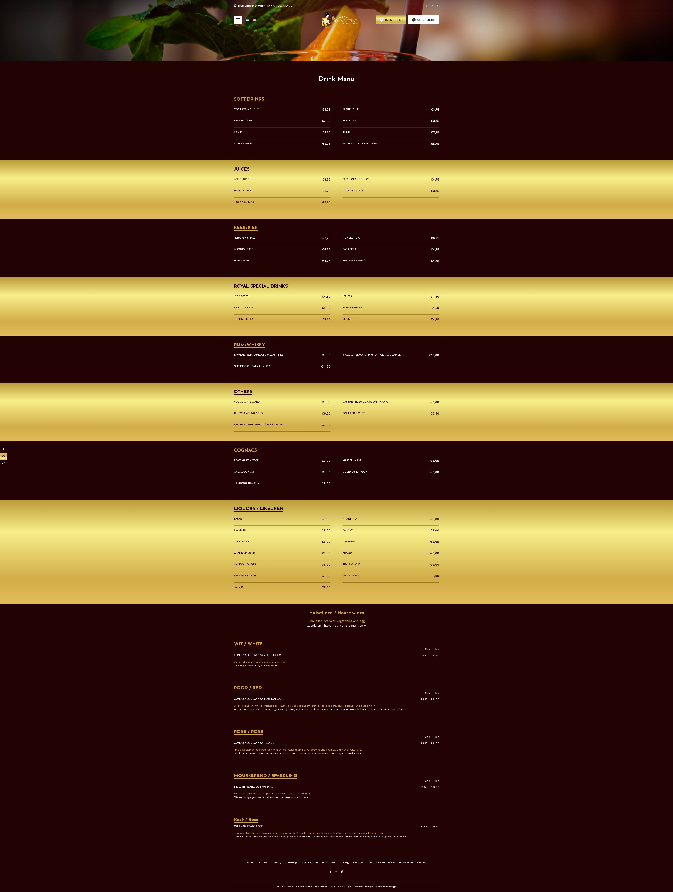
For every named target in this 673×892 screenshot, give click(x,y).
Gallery (276, 862)
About (263, 862)
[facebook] (426, 6)
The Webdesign (387, 886)
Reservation (309, 862)
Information (330, 862)
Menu (250, 862)
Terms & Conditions (381, 862)
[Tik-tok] (438, 6)
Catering (291, 862)
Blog (345, 862)
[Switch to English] (254, 20)
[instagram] (432, 6)
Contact (358, 862)
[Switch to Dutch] (247, 20)
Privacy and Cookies (412, 862)
